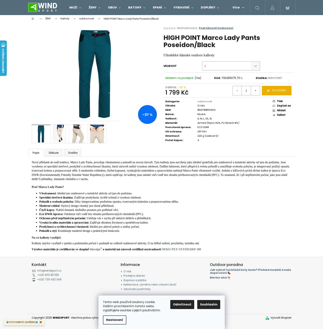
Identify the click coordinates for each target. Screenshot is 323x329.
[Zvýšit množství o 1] (255, 90)
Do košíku (279, 90)
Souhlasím (208, 304)
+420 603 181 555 (48, 275)
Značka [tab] (72, 153)
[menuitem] (75, 7)
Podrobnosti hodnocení (216, 28)
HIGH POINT (275, 78)
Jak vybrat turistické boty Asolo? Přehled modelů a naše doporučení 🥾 (250, 271)
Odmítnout (182, 304)
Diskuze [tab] (54, 153)
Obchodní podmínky (137, 289)
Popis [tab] (36, 153)
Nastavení (114, 320)
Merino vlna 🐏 (220, 277)
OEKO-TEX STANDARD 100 (181, 249)
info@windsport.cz (49, 271)
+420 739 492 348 (49, 279)
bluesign (96, 249)
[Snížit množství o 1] (237, 90)
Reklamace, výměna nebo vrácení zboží (150, 284)
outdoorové (204, 101)
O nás (127, 271)
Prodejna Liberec (134, 276)
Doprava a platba (135, 280)
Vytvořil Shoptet (281, 318)
